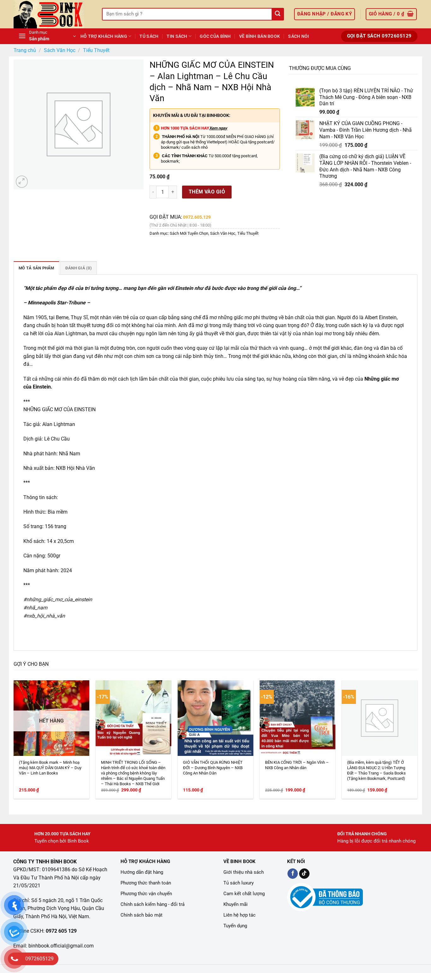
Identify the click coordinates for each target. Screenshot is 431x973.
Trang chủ (25, 50)
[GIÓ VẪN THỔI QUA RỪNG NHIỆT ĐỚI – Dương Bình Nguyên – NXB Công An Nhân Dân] (215, 718)
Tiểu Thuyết (96, 50)
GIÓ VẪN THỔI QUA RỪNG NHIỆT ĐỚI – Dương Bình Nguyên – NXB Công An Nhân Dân (213, 767)
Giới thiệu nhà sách (243, 872)
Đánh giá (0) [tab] (78, 268)
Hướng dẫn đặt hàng (142, 872)
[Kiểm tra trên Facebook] (292, 873)
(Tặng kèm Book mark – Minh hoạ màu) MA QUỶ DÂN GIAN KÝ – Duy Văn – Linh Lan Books (50, 767)
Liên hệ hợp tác (239, 915)
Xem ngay (218, 128)
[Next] (404, 722)
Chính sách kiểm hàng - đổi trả (153, 904)
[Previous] (26, 722)
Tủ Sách (148, 36)
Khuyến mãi (235, 904)
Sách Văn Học (59, 50)
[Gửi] (277, 14)
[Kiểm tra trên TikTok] (304, 873)
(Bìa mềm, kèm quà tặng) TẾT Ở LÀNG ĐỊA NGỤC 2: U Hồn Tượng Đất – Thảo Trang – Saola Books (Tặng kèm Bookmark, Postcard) (376, 770)
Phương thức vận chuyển (146, 893)
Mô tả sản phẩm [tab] (36, 268)
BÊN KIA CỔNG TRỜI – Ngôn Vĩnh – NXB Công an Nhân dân (297, 765)
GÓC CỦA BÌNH (215, 36)
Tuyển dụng (235, 926)
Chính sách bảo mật (141, 915)
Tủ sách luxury (238, 883)
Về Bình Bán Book (259, 36)
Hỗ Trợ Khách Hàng (103, 36)
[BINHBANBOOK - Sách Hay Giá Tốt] (53, 14)
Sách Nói (298, 36)
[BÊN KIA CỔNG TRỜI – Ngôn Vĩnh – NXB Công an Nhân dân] (297, 718)
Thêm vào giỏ (207, 192)
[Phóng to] (22, 182)
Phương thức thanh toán (146, 883)
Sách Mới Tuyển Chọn (189, 233)
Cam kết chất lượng (244, 893)
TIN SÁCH (177, 36)
